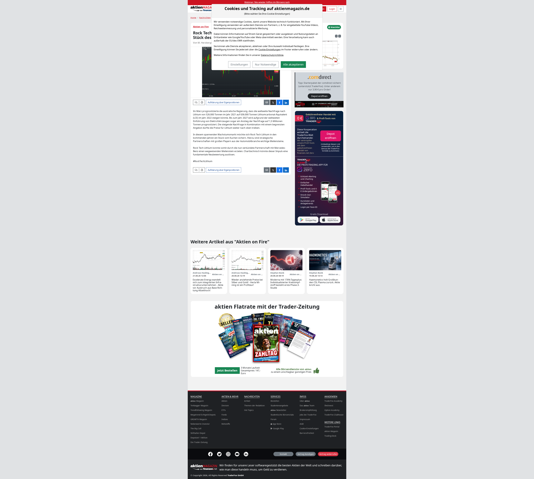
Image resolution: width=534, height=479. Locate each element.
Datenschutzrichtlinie (272, 55)
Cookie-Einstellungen (269, 49)
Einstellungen (239, 64)
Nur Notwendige (265, 64)
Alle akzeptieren (293, 64)
